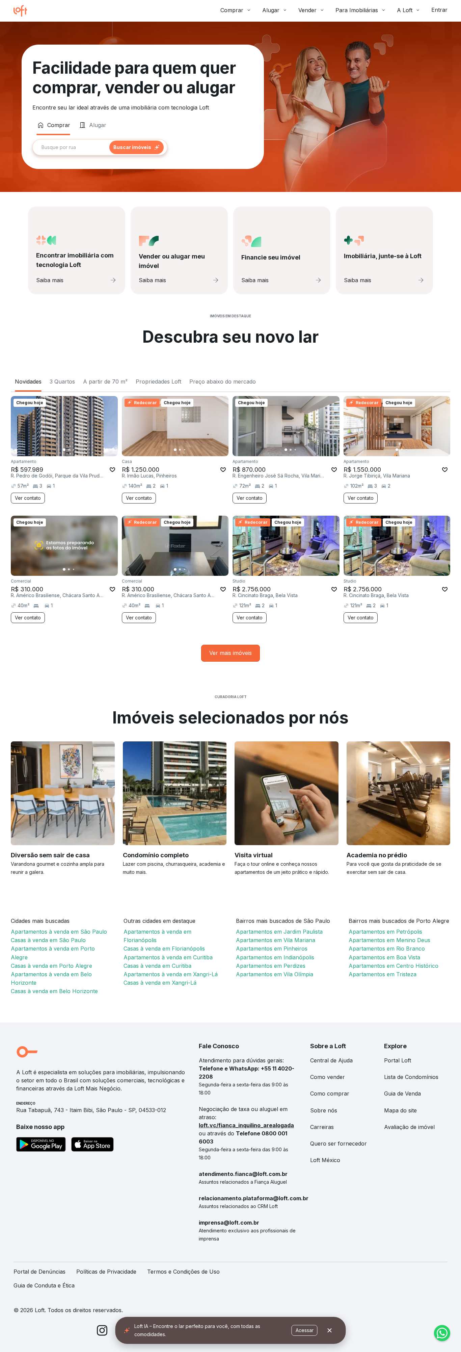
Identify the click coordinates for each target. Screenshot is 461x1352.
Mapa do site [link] (400, 1110)
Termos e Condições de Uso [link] (183, 1271)
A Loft (404, 10)
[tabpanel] (142, 147)
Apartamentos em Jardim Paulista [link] (279, 931)
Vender (307, 10)
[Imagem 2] (69, 450)
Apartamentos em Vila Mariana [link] (275, 940)
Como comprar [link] (329, 1093)
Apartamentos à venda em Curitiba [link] (168, 957)
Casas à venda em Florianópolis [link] (164, 948)
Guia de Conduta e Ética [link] (44, 1285)
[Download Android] (41, 1145)
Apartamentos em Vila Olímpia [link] (274, 974)
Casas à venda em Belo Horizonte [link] (54, 991)
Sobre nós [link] (323, 1110)
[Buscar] (136, 147)
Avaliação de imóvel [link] (409, 1127)
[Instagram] (102, 1331)
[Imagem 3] (73, 449)
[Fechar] (330, 1330)
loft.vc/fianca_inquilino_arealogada (246, 1125)
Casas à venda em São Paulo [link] (48, 940)
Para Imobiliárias (356, 10)
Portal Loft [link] (397, 1060)
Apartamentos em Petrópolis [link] (385, 931)
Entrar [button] (439, 9)
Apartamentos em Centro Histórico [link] (393, 965)
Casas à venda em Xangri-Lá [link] (160, 982)
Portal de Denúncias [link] (39, 1271)
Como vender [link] (327, 1077)
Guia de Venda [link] (402, 1093)
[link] (230, 653)
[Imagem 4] (78, 449)
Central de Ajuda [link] (331, 1060)
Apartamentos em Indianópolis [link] (275, 957)
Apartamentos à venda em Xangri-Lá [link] (171, 974)
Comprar (231, 10)
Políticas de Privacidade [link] (106, 1271)
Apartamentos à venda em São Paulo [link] (59, 931)
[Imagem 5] (83, 449)
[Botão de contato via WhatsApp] (442, 1333)
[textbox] (99, 147)
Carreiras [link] (322, 1127)
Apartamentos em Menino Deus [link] (389, 940)
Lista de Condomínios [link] (411, 1077)
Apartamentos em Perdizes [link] (270, 965)
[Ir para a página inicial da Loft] (22, 11)
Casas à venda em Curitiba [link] (157, 965)
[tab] (53, 125)
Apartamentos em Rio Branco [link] (387, 948)
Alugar (270, 10)
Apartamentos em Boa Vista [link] (384, 957)
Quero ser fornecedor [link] (338, 1143)
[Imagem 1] (64, 449)
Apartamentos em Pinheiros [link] (271, 948)
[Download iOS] (92, 1145)
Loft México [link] (325, 1160)
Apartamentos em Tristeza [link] (382, 974)
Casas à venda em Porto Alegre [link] (51, 965)
